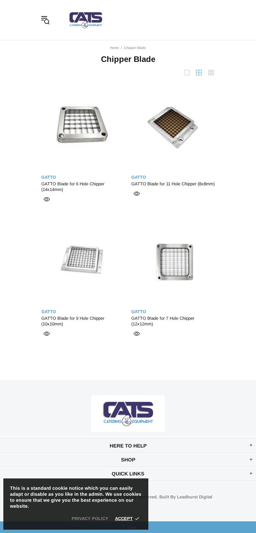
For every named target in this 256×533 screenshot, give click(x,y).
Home (114, 48)
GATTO (48, 177)
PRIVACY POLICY (90, 518)
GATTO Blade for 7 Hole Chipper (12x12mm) (162, 321)
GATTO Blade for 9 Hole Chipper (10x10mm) (72, 321)
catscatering (85, 20)
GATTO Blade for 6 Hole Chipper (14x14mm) (72, 186)
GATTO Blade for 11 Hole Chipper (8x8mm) (173, 183)
